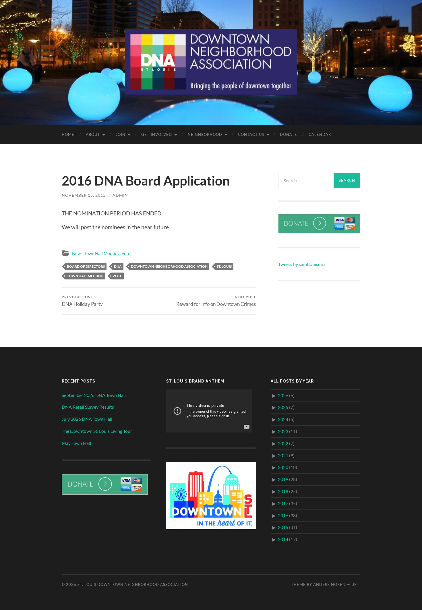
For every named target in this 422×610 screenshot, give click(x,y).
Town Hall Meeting (102, 253)
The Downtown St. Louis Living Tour (97, 431)
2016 (283, 515)
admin (120, 195)
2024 (283, 419)
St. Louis (224, 266)
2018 (283, 491)
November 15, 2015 (84, 195)
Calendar (320, 134)
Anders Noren (329, 584)
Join (120, 134)
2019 (283, 479)
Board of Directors (86, 266)
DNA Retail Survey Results (88, 407)
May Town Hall (76, 443)
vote (117, 276)
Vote (125, 253)
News (77, 253)
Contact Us (251, 134)
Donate (288, 134)
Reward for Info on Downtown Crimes (216, 301)
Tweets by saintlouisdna (302, 264)
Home (68, 134)
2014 (283, 539)
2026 (283, 395)
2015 (283, 527)
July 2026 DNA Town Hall (87, 419)
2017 (283, 503)
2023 (283, 431)
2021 (283, 455)
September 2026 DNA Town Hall (94, 395)
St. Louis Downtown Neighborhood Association (133, 584)
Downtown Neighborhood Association (169, 266)
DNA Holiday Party (82, 301)
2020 (283, 467)
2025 (283, 407)
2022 (283, 443)
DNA (118, 266)
